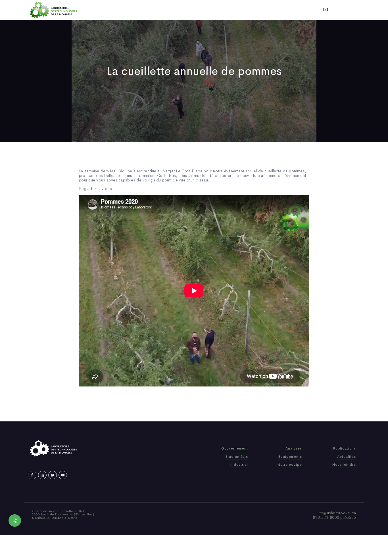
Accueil (118, 9)
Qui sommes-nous (150, 9)
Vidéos (238, 9)
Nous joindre (265, 9)
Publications (186, 9)
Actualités (215, 9)
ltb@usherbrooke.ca (337, 512)
